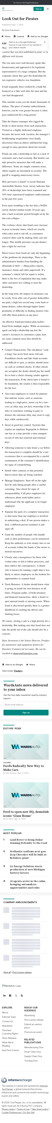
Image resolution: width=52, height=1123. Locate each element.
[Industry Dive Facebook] (10, 996)
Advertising (29, 1015)
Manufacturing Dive (33, 1047)
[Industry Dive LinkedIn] (4, 996)
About (5, 1012)
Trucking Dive (31, 1060)
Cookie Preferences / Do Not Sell (18, 1112)
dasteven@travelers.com (25, 653)
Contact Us (7, 1021)
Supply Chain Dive (33, 1056)
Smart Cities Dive (32, 1051)
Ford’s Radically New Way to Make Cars (23, 768)
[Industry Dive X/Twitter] (16, 996)
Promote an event (33, 1032)
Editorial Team (9, 1016)
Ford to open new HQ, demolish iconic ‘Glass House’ (26, 814)
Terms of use (23, 1109)
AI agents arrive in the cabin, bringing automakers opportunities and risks (28, 884)
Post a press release (22, 972)
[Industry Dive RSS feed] (22, 996)
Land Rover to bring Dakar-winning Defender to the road (28, 841)
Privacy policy (8, 1109)
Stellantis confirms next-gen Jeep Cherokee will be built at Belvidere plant (28, 854)
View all (7, 972)
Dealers (18, 670)
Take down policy (39, 1109)
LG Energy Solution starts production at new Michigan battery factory (27, 869)
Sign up (39, 9)
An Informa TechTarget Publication (26, 3)
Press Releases (9, 1038)
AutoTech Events (10, 1050)
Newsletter (7, 1025)
